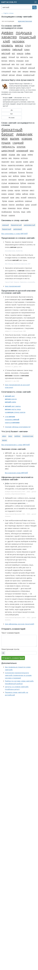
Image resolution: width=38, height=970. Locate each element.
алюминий (22, 150)
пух (17, 57)
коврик (27, 138)
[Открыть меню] (35, 2)
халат (4, 154)
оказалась (12, 419)
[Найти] (34, 7)
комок (4, 194)
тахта (11, 169)
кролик (19, 162)
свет (19, 71)
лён (18, 154)
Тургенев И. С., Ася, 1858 (12, 381)
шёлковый (17, 229)
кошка (11, 201)
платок (11, 204)
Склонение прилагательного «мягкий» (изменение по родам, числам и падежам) (18, 675)
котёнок (24, 158)
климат (11, 194)
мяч (13, 64)
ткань (16, 68)
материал (14, 187)
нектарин (12, 179)
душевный (30, 179)
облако (19, 75)
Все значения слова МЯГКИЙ (16, 473)
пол (17, 64)
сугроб (33, 204)
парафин (5, 187)
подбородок (6, 212)
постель (16, 212)
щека (27, 204)
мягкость (24, 57)
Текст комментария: (10, 633)
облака (26, 208)
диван (7, 32)
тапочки (24, 190)
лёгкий (28, 64)
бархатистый (16, 225)
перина (16, 158)
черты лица (13, 409)
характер (9, 36)
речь (17, 615)
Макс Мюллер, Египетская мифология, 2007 (17, 264)
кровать (7, 45)
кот (13, 53)
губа (24, 169)
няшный (5, 197)
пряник (21, 179)
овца (4, 208)
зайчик (25, 194)
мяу (10, 158)
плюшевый (6, 71)
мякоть (12, 60)
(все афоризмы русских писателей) (19, 624)
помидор (12, 208)
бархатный (11, 129)
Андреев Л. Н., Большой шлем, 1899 (15, 331)
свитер (4, 158)
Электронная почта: (10, 649)
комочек (31, 183)
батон (3, 165)
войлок (16, 176)
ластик (4, 179)
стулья (4, 183)
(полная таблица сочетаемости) (17, 427)
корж (24, 154)
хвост (32, 190)
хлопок (21, 146)
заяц (17, 197)
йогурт (4, 215)
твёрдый (17, 49)
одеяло (5, 49)
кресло (20, 53)
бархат (7, 133)
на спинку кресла (15, 412)
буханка (21, 172)
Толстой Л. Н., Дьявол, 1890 (13, 366)
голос (3, 68)
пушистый (27, 37)
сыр (31, 57)
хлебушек (13, 172)
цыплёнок (19, 201)
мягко (19, 45)
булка (4, 201)
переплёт (5, 162)
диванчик (24, 134)
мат (10, 176)
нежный (31, 68)
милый (4, 169)
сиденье (28, 201)
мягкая (12, 75)
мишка (25, 71)
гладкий (18, 142)
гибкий (4, 75)
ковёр (9, 68)
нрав (12, 197)
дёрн (4, 436)
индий (23, 197)
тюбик (18, 194)
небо (29, 212)
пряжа (23, 176)
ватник (4, 172)
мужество (21, 503)
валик (14, 138)
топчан (18, 169)
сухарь (10, 190)
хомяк (25, 162)
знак (27, 60)
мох (4, 138)
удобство (29, 165)
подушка (24, 32)
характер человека (16, 165)
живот (4, 57)
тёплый (11, 57)
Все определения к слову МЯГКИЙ (15, 445)
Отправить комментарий (13, 658)
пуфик (27, 53)
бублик (23, 183)
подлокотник (25, 187)
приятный (5, 64)
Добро (7, 483)
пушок (6, 143)
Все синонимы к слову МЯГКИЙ (14, 234)
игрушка (20, 60)
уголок (12, 154)
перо (14, 71)
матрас (4, 60)
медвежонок (13, 183)
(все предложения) (13, 286)
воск (12, 162)
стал (10, 416)
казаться (12, 422)
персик (4, 204)
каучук (17, 190)
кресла (11, 399)
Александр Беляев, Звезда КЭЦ (13, 251)
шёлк (32, 162)
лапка (3, 190)
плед (27, 49)
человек (18, 41)
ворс (10, 436)
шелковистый (29, 225)
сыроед (12, 215)
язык (23, 212)
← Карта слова (7, 13)
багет (29, 176)
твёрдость (8, 146)
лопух (31, 194)
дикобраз (20, 204)
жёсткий (5, 53)
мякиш (33, 71)
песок (19, 208)
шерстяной (7, 150)
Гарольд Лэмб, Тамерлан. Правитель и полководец (20, 282)
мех (32, 150)
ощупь (4, 176)
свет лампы (13, 406)
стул (28, 45)
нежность (32, 197)
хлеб (6, 41)
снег (22, 64)
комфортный (28, 75)
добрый (23, 68)
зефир (30, 154)
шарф (29, 169)
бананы (29, 172)
